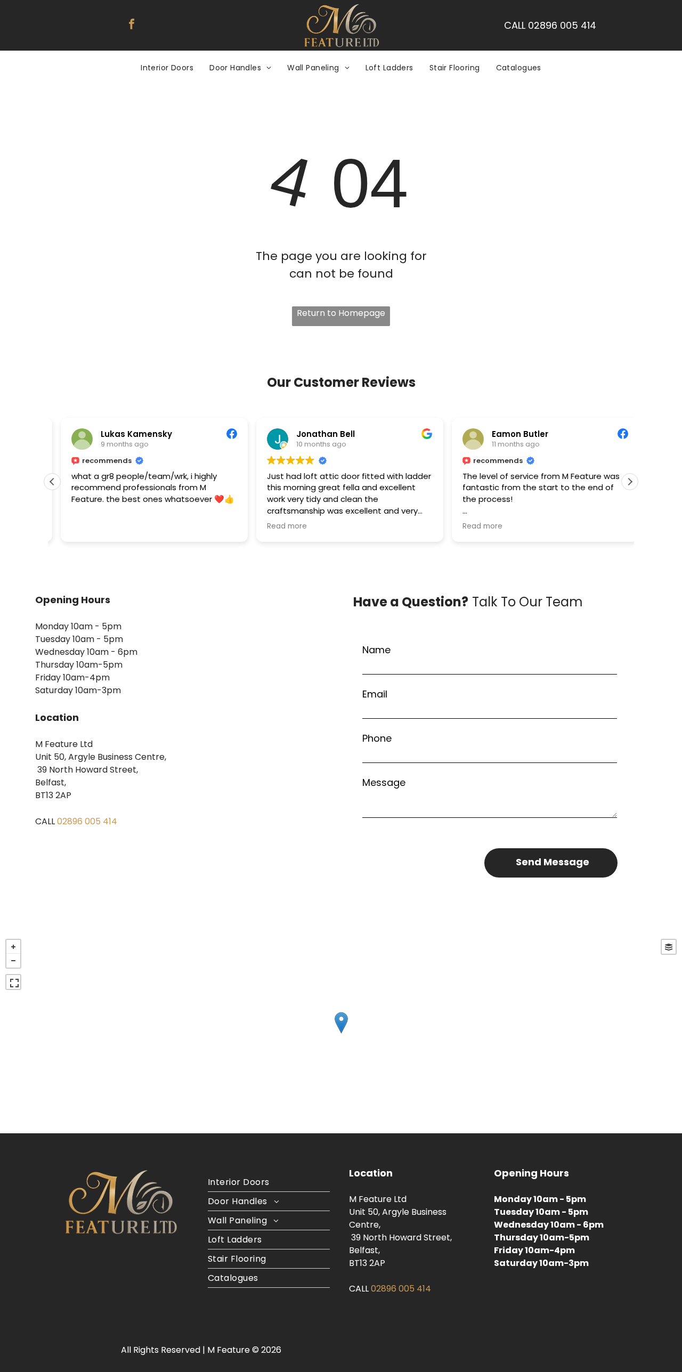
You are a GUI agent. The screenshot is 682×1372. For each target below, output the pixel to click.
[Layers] (669, 947)
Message (383, 782)
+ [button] (13, 947)
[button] (630, 482)
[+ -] (341, 1033)
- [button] (13, 961)
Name (376, 649)
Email (374, 694)
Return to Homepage (341, 313)
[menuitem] (167, 68)
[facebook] (132, 25)
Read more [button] (278, 526)
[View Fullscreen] (13, 982)
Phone (377, 738)
